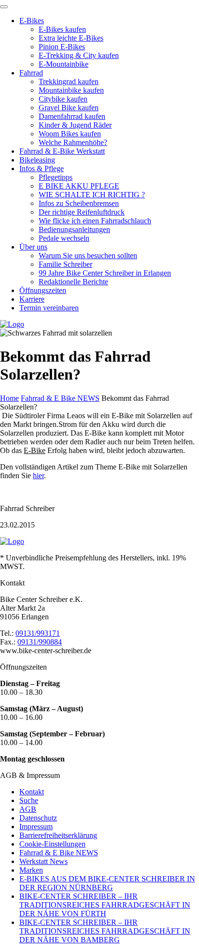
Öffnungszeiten (42, 290)
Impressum (36, 826)
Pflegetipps (55, 177)
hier (38, 475)
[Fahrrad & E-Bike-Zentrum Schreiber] (99, 541)
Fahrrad (31, 73)
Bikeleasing (37, 160)
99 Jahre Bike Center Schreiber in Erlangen (105, 273)
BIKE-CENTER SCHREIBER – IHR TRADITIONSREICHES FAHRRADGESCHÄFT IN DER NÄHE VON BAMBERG (104, 931)
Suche (28, 800)
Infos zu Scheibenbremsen (79, 203)
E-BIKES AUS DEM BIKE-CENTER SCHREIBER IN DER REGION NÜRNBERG (107, 883)
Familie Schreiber (65, 264)
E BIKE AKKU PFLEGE (79, 186)
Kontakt (31, 792)
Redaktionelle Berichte (73, 282)
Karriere (31, 299)
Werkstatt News (43, 861)
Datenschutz (38, 818)
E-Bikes (31, 20)
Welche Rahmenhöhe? (73, 142)
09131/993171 (37, 633)
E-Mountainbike (63, 64)
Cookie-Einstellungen (52, 844)
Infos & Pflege (41, 168)
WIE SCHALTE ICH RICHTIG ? (92, 194)
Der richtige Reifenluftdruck (82, 212)
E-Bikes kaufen (62, 29)
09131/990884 (39, 642)
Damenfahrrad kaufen (72, 116)
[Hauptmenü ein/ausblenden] (4, 6)
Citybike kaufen (63, 99)
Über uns (33, 247)
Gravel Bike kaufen (69, 107)
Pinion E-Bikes (62, 47)
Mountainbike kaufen (71, 90)
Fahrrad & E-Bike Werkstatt (62, 151)
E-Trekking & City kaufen (79, 55)
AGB (27, 809)
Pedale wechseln (64, 238)
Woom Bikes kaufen (70, 134)
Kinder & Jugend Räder (75, 125)
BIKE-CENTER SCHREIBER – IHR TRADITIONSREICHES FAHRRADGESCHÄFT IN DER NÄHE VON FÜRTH (104, 905)
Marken (31, 870)
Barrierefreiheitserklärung (58, 835)
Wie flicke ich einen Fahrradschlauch (95, 221)
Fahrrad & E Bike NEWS (60, 398)
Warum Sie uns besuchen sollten (88, 255)
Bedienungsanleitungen (74, 229)
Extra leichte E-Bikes (71, 38)
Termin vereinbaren (49, 308)
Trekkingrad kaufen (69, 81)
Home (9, 398)
